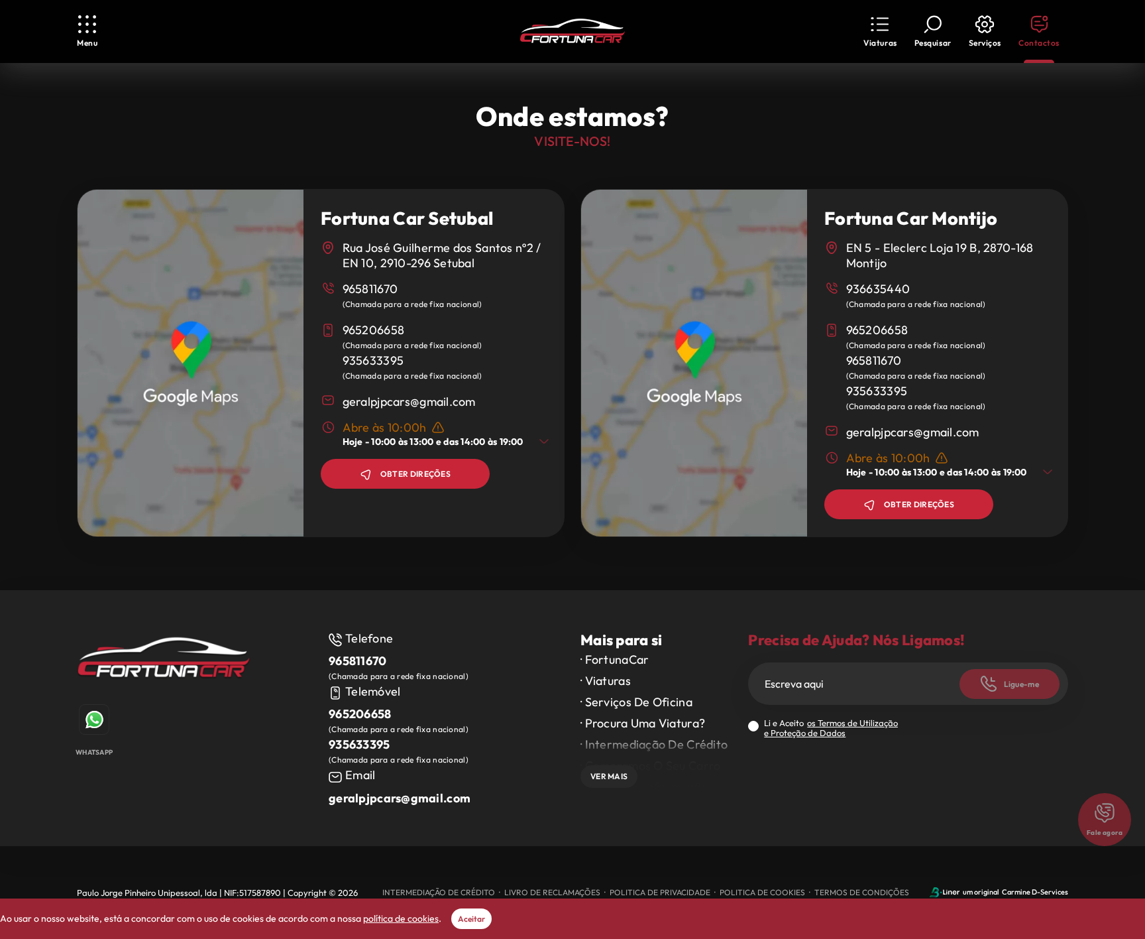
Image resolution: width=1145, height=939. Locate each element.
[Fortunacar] (163, 661)
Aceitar (471, 919)
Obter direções (415, 474)
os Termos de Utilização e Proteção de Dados (831, 728)
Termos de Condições (861, 892)
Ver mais (608, 776)
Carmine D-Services (1035, 892)
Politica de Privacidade (660, 892)
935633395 (373, 360)
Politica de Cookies (762, 892)
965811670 (370, 288)
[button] (880, 31)
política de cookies (401, 918)
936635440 (878, 288)
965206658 (374, 330)
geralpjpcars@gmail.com (409, 401)
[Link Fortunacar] (572, 31)
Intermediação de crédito (438, 892)
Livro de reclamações (552, 892)
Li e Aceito (831, 728)
